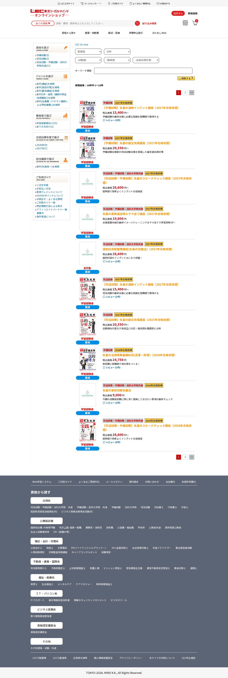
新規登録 (192, 13)
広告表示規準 (80, 658)
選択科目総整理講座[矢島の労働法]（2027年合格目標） (138, 249)
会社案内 (170, 481)
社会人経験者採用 (40, 531)
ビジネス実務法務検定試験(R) (77, 511)
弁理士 (184, 507)
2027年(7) (42, 148)
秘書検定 (106, 552)
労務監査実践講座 (58, 552)
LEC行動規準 (60, 658)
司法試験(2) (43, 58)
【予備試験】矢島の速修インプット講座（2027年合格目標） (141, 108)
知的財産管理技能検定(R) (44, 511)
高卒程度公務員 (173, 527)
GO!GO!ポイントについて (50, 195)
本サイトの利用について (162, 658)
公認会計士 (36, 547)
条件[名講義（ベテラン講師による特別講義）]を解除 (52, 103)
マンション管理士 (112, 568)
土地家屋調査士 (77, 568)
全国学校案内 (189, 481)
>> (191, 92)
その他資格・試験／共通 (43, 648)
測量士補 (94, 568)
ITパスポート (38, 600)
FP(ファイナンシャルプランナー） (89, 547)
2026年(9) (42, 145)
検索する (186, 78)
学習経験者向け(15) (47, 123)
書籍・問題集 (92, 32)
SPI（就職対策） (62, 531)
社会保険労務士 (140, 547)
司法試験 (145, 507)
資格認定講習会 (39, 632)
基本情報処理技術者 (59, 600)
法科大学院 (131, 507)
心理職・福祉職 (125, 527)
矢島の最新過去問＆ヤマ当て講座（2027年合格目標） (137, 214)
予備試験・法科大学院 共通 (92, 507)
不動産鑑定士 (58, 568)
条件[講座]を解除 (46, 83)
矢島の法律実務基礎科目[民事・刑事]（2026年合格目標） (140, 355)
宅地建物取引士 (39, 568)
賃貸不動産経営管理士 (158, 568)
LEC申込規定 (188, 658)
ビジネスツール (119, 600)
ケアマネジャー (84, 584)
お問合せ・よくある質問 (49, 199)
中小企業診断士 (120, 547)
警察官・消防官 (94, 527)
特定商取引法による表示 (49, 206)
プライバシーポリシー (131, 658)
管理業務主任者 (134, 568)
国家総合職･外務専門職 (43, 527)
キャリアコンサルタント (84, 552)
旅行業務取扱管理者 (41, 616)
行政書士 (172, 507)
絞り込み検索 (149, 23)
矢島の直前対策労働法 (117, 390)
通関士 (193, 568)
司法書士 (159, 507)
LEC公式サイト (67, 3)
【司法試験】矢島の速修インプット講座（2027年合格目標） (141, 284)
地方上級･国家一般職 (70, 527)
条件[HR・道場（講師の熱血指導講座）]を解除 (52, 96)
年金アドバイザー (162, 547)
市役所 (141, 527)
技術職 (109, 527)
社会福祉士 (47, 584)
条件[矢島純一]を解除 (48, 166)
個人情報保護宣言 (103, 658)
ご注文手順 (42, 185)
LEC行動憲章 (39, 658)
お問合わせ (165, 3)
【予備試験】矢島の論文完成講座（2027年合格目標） (137, 143)
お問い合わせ (152, 481)
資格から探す (69, 32)
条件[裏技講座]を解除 (48, 90)
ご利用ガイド (117, 3)
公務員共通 (155, 527)
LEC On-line (81, 44)
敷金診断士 (180, 568)
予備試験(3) (43, 55)
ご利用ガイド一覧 (46, 202)
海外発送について (46, 216)
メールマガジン (114, 481)
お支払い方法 (44, 188)
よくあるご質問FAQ (141, 3)
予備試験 (116, 507)
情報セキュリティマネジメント (90, 600)
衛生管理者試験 (184, 547)
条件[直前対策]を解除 (48, 87)
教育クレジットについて (49, 192)
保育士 (34, 584)
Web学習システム (41, 481)
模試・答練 (114, 32)
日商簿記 (62, 547)
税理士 (49, 547)
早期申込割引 (136, 32)
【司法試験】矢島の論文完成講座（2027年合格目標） (137, 320)
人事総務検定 (38, 552)
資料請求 (133, 481)
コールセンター (91, 3)
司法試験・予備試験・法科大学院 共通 (52, 507)
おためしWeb (159, 32)
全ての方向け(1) (45, 126)
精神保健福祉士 (104, 584)
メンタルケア (65, 584)
